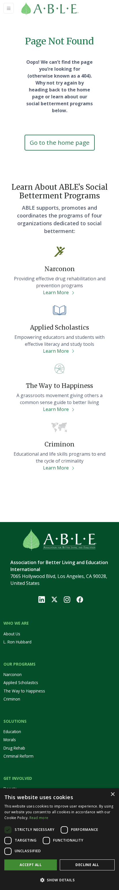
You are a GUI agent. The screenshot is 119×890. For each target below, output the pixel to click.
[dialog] (59, 839)
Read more (39, 817)
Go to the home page (60, 142)
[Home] (58, 8)
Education (12, 731)
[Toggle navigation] (8, 8)
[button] (59, 879)
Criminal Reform (18, 756)
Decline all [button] (87, 864)
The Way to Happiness (24, 691)
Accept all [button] (31, 864)
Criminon (11, 699)
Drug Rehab (14, 748)
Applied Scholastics (20, 682)
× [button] (112, 794)
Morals (9, 739)
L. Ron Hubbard (17, 642)
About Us (11, 633)
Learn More (56, 292)
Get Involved (17, 778)
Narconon (12, 674)
